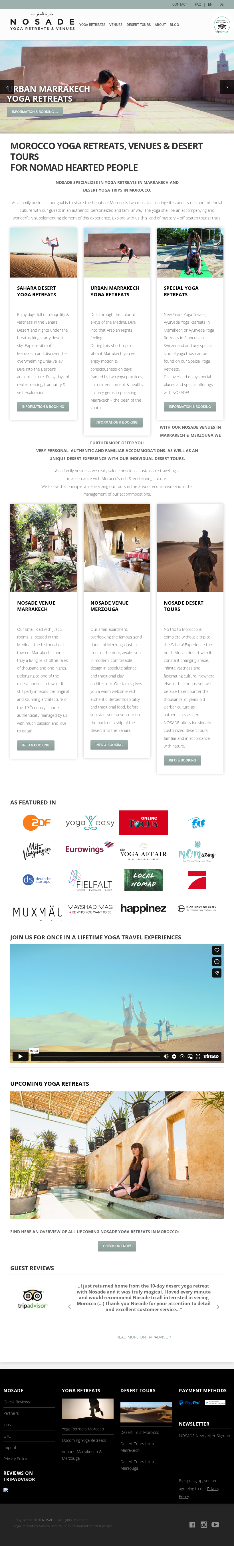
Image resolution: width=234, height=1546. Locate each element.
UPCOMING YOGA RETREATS (49, 1083)
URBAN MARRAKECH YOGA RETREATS (115, 291)
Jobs (7, 1424)
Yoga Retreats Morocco (83, 1429)
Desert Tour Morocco (139, 1432)
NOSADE (48, 1520)
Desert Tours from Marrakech (137, 1447)
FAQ (198, 4)
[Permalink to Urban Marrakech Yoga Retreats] (117, 87)
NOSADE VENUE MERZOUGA (109, 605)
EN (210, 4)
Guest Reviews (16, 1402)
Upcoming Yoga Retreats (84, 1440)
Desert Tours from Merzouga (137, 1465)
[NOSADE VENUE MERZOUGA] (117, 590)
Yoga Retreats (92, 25)
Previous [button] (69, 1306)
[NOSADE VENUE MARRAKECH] (43, 590)
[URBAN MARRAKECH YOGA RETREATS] (117, 276)
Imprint (10, 1447)
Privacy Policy (15, 1458)
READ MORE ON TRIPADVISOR (144, 1337)
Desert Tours (139, 25)
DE (221, 4)
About (160, 25)
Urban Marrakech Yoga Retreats (48, 93)
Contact (179, 4)
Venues (116, 25)
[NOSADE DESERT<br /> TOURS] (190, 590)
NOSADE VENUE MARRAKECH (36, 605)
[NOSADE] (42, 21)
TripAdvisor (222, 25)
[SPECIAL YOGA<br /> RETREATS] (190, 276)
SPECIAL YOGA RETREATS (181, 291)
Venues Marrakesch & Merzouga (82, 1455)
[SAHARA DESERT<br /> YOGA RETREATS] (43, 276)
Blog (174, 25)
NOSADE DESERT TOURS (183, 605)
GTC (7, 1436)
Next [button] (218, 1306)
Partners (11, 1413)
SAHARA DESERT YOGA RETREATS (36, 291)
